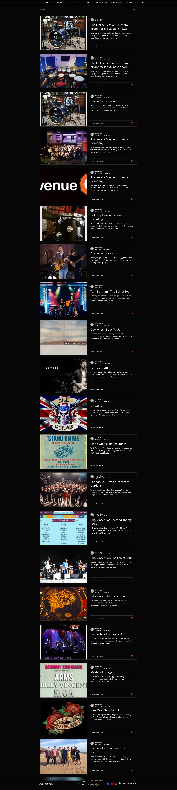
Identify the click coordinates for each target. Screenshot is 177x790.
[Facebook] (108, 783)
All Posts (43, 9)
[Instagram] (116, 783)
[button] (134, 10)
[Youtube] (112, 783)
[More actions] (132, 20)
